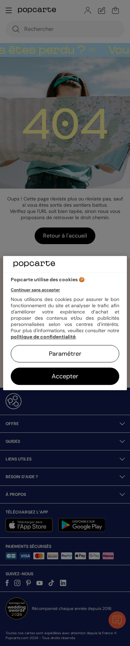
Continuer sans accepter (35, 290)
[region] (65, 323)
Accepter (65, 376)
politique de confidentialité (43, 337)
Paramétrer (65, 354)
